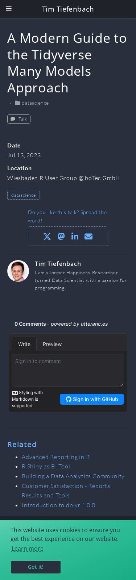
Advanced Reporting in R (56, 456)
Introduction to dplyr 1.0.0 (58, 505)
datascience (35, 103)
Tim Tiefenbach (68, 9)
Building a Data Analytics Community (73, 476)
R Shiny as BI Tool (46, 466)
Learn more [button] (28, 548)
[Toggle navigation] (9, 9)
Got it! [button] (36, 566)
